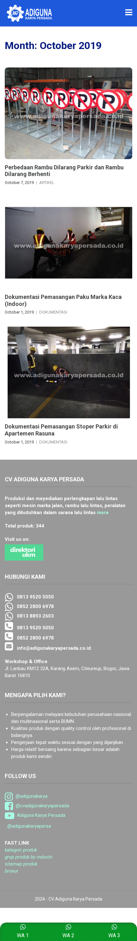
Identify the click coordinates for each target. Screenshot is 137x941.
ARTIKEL (46, 182)
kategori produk (21, 850)
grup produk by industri (29, 857)
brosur (11, 871)
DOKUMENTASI (53, 312)
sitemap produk (21, 864)
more (103, 512)
